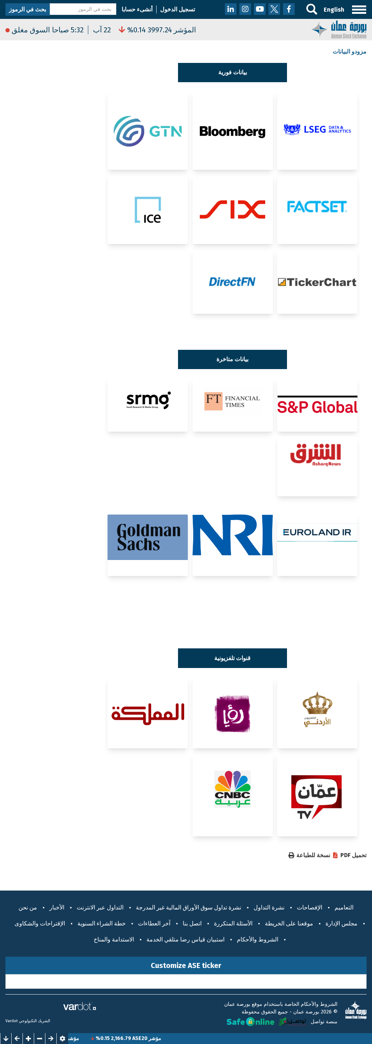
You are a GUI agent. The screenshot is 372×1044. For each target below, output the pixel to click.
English (334, 9)
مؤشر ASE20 (161, 1038)
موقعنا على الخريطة (289, 923)
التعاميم (344, 907)
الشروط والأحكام (257, 939)
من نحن (28, 907)
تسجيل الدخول (177, 9)
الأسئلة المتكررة (233, 923)
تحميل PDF (353, 855)
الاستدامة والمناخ (114, 939)
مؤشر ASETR (79, 1038)
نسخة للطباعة (313, 855)
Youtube (260, 9)
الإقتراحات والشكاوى (40, 923)
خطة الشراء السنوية (101, 923)
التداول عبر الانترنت (100, 907)
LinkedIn (230, 9)
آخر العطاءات (154, 923)
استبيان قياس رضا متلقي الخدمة (185, 939)
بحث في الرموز (27, 9)
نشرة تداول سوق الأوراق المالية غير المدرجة (188, 907)
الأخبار (56, 907)
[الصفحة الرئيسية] (339, 29)
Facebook (289, 9)
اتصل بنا (192, 923)
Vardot (11, 1021)
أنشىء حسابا (137, 9)
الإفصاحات (309, 907)
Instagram (245, 9)
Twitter (274, 9)
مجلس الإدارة (341, 923)
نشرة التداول (269, 907)
